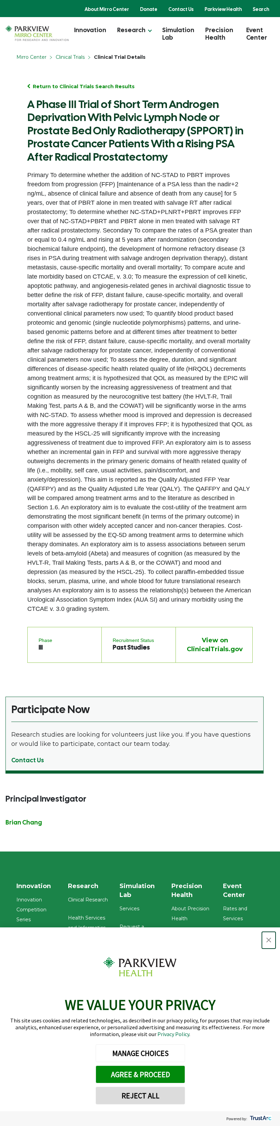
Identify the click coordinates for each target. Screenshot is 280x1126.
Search (261, 9)
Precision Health (219, 33)
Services (129, 909)
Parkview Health (223, 9)
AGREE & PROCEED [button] (140, 1074)
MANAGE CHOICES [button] (140, 1053)
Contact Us (181, 9)
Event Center (256, 33)
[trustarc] (260, 1119)
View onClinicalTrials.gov (215, 644)
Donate (148, 9)
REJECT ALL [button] (140, 1095)
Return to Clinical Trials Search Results (84, 86)
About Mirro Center (107, 9)
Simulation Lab (178, 33)
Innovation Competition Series (31, 910)
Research (131, 30)
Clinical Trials (70, 57)
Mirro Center (31, 57)
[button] (269, 940)
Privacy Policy (173, 1034)
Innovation (90, 30)
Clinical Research (88, 900)
